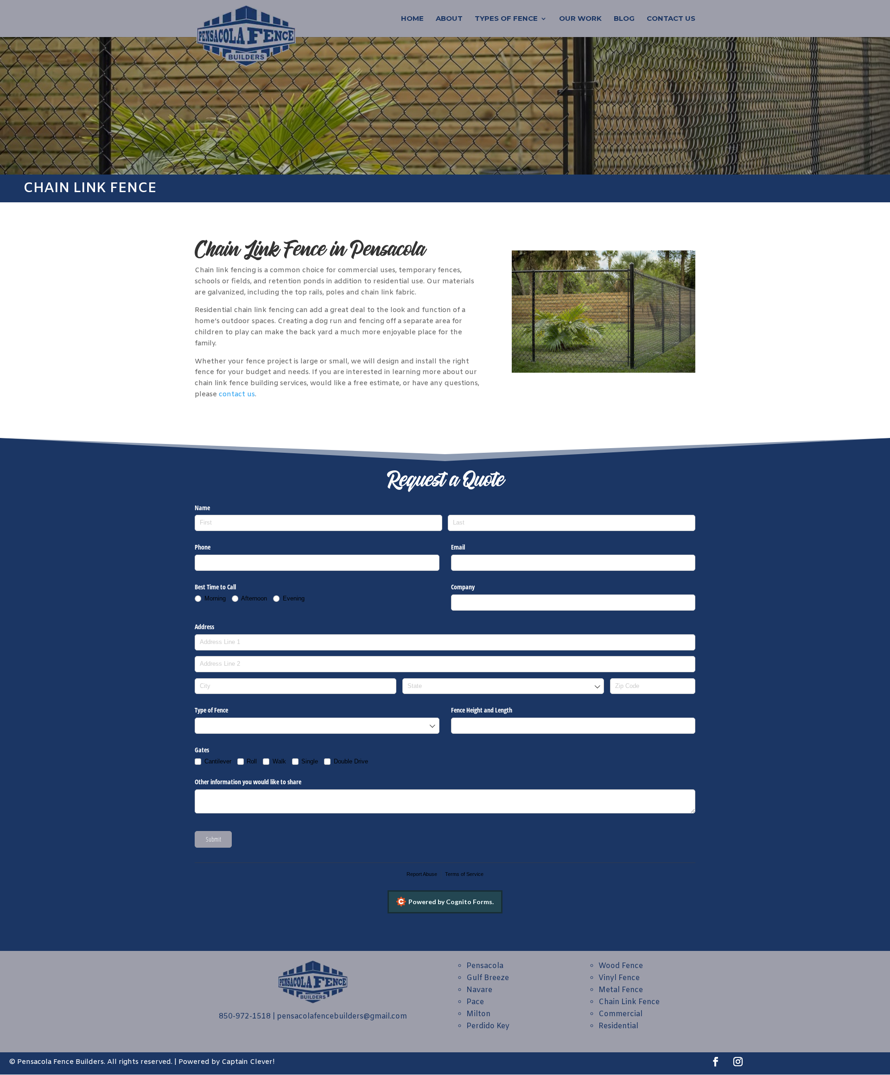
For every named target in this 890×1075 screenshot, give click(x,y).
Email (458, 547)
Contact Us (671, 19)
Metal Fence (620, 990)
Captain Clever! (248, 1062)
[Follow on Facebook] (715, 1061)
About (449, 19)
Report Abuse (422, 874)
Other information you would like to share (248, 781)
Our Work (580, 19)
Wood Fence (620, 966)
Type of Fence (211, 710)
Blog (624, 19)
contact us (237, 394)
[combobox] (503, 686)
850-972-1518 (245, 1016)
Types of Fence (506, 19)
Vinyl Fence (619, 978)
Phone (202, 547)
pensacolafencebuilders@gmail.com (342, 1016)
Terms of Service (464, 874)
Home (412, 19)
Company (463, 586)
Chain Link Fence (629, 1002)
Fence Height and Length (481, 710)
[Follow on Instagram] (738, 1061)
